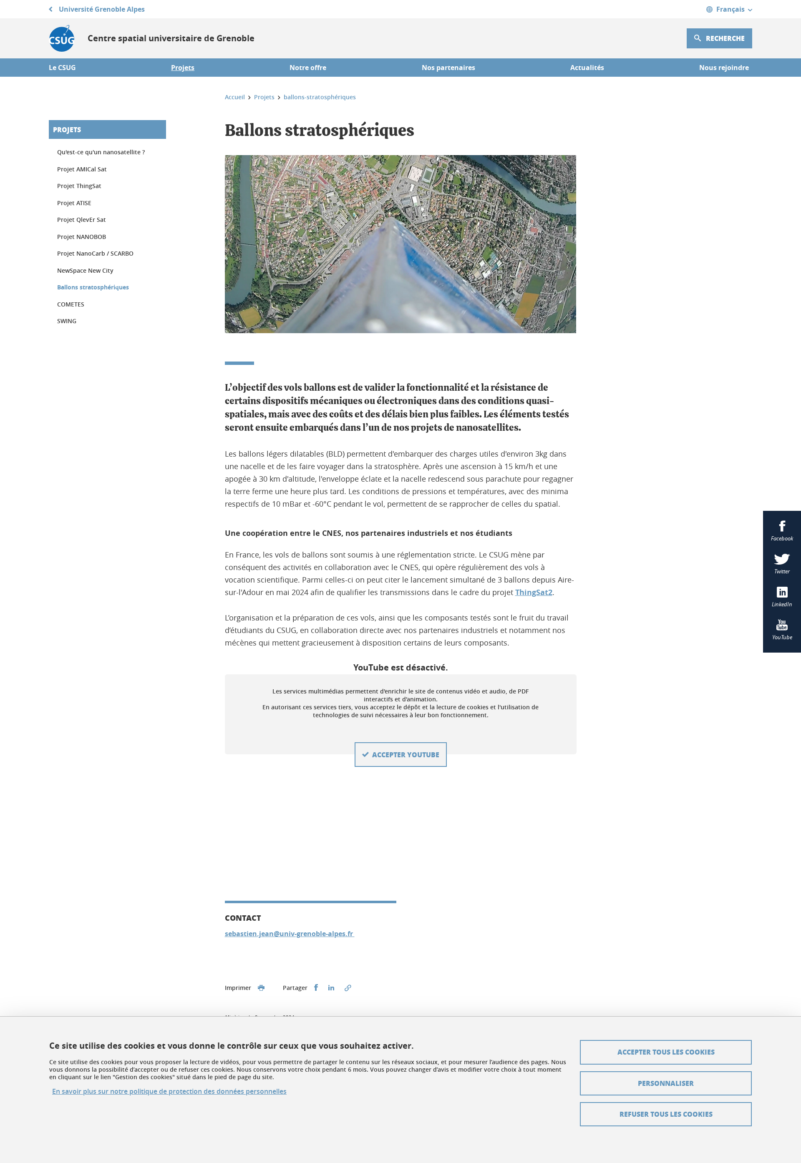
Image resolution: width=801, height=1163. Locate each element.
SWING (66, 321)
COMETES (70, 304)
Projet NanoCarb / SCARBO (95, 253)
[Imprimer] (261, 988)
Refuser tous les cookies (666, 1114)
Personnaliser (666, 1083)
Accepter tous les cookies (666, 1052)
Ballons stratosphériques (93, 287)
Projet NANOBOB (81, 237)
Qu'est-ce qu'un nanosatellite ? (101, 152)
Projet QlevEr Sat (81, 220)
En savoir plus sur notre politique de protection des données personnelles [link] (169, 1091)
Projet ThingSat (79, 186)
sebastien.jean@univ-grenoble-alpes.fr (290, 933)
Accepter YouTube (405, 754)
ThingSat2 (533, 592)
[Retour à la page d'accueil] (61, 38)
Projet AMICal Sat (82, 169)
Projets (67, 129)
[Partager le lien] (348, 988)
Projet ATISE (74, 203)
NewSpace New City (85, 270)
